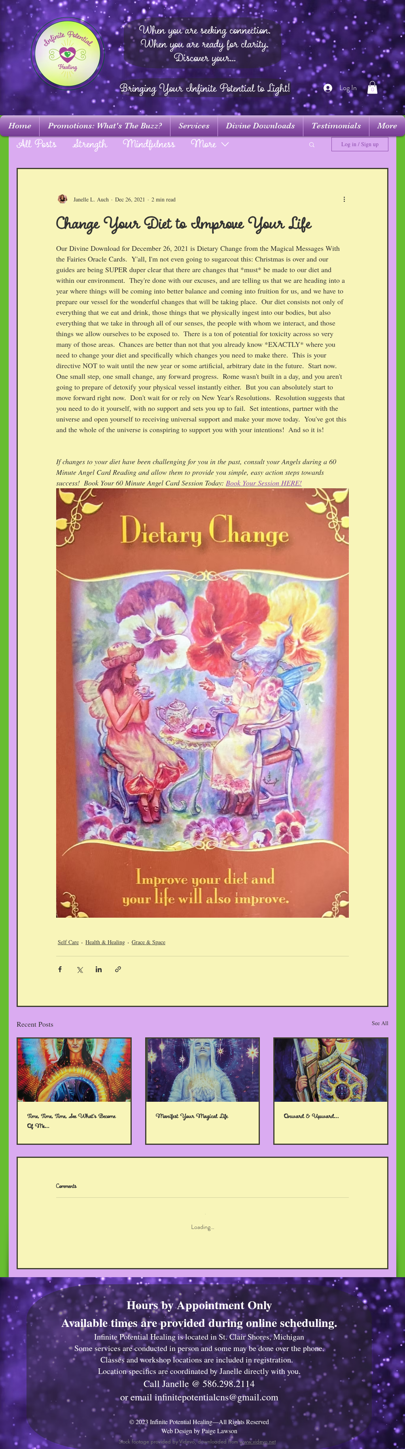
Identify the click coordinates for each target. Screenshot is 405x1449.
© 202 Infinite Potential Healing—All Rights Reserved (199, 1415)
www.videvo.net (258, 1435)
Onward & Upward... (311, 1116)
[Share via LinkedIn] (98, 969)
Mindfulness (149, 144)
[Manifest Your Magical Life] (202, 1070)
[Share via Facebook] (60, 969)
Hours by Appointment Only (199, 1298)
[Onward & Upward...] (330, 1070)
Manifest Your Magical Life (192, 1116)
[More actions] (344, 199)
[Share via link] (118, 969)
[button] (372, 87)
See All (380, 1023)
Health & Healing (105, 942)
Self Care (68, 942)
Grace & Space (148, 942)
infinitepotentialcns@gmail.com (216, 1390)
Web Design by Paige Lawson (199, 1424)
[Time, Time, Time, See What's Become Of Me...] (74, 1070)
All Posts (37, 144)
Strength (89, 144)
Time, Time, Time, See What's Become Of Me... (71, 1121)
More (203, 144)
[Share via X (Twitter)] (79, 969)
